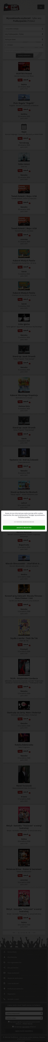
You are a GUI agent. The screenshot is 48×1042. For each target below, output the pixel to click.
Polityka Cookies (24, 517)
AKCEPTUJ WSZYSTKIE (24, 528)
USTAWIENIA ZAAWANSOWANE (24, 522)
